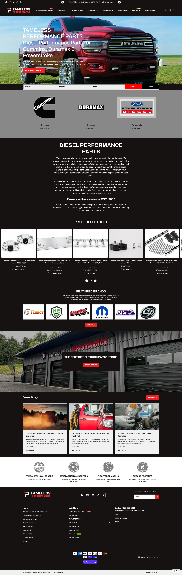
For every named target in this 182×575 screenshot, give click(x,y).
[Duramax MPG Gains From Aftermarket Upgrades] (137, 416)
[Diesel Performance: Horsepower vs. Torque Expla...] (45, 416)
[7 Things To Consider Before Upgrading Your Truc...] (91, 416)
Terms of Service (47, 572)
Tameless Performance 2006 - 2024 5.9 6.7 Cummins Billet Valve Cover (54, 262)
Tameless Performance (152, 572)
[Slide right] (95, 280)
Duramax (91, 125)
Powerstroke (136, 125)
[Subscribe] (157, 497)
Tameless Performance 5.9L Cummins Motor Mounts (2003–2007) (19, 262)
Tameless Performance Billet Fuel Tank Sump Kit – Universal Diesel (126, 262)
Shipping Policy (58, 572)
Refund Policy (27, 572)
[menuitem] (44, 10)
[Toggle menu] (109, 515)
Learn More (30, 450)
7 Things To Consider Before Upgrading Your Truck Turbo (90, 434)
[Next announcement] (119, 2)
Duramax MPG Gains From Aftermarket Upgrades (134, 434)
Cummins (45, 125)
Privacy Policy (37, 572)
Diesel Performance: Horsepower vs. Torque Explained (44, 434)
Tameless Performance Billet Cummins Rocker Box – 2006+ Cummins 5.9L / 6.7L (90, 262)
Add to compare (20, 269)
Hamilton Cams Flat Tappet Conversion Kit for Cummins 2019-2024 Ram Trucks (162, 262)
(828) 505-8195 (128, 508)
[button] (166, 10)
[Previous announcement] (62, 2)
